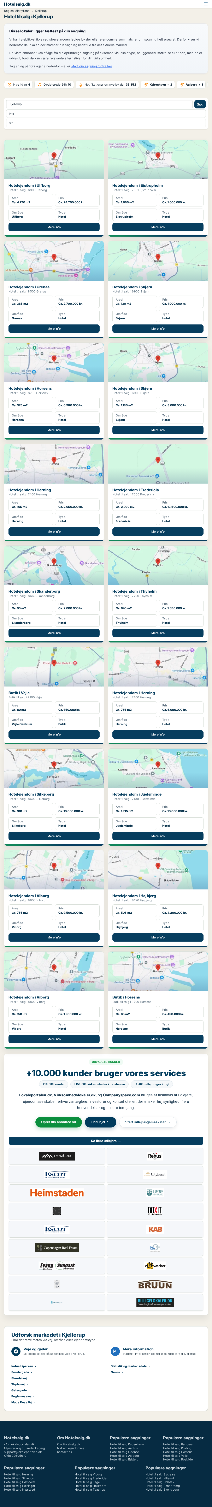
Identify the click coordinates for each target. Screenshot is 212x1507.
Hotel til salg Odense (124, 1452)
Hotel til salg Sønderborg (163, 1485)
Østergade (19, 1390)
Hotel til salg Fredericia (91, 1478)
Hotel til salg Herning (18, 1474)
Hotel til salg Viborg (88, 1474)
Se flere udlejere (106, 1141)
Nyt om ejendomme (70, 1448)
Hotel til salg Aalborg (124, 1455)
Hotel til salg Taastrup (90, 1489)
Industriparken (22, 1366)
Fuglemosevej (21, 1396)
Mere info (54, 227)
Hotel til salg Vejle (175, 1455)
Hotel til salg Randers (178, 1444)
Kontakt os (64, 1452)
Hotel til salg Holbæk (160, 1482)
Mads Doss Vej (22, 1402)
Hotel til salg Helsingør (19, 1485)
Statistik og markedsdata (129, 1366)
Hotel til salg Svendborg (162, 1489)
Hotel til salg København (127, 1444)
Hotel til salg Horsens (177, 1452)
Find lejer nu (101, 1122)
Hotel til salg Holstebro (90, 1485)
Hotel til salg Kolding (177, 1448)
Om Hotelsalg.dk (68, 1444)
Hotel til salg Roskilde (178, 1459)
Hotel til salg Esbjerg (124, 1459)
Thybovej (18, 1384)
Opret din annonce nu (58, 1122)
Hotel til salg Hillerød (160, 1478)
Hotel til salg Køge (87, 1482)
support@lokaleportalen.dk (23, 1452)
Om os (115, 1372)
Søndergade (20, 1372)
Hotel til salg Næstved (19, 1489)
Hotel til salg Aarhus (124, 1448)
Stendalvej (19, 1378)
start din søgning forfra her (91, 66)
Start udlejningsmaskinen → (148, 1122)
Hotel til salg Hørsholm (19, 1482)
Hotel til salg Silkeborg (19, 1478)
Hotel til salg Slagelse (160, 1474)
